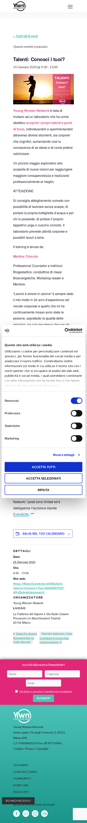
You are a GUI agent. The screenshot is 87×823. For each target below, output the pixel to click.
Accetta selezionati (43, 478)
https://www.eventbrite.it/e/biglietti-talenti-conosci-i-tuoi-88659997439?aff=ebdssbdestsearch (38, 588)
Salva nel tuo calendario (43, 533)
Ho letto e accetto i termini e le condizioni (46, 691)
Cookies (18, 748)
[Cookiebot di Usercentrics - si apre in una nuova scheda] (64, 330)
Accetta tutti (43, 467)
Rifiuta (43, 489)
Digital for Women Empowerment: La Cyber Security (25, 638)
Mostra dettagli (64, 455)
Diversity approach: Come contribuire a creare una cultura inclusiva (55, 638)
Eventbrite (21, 514)
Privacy (29, 748)
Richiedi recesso (18, 800)
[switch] (76, 413)
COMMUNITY (22, 778)
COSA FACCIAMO (25, 771)
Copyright (42, 748)
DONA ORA (21, 785)
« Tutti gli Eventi (25, 36)
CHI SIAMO (20, 765)
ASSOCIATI (21, 792)
